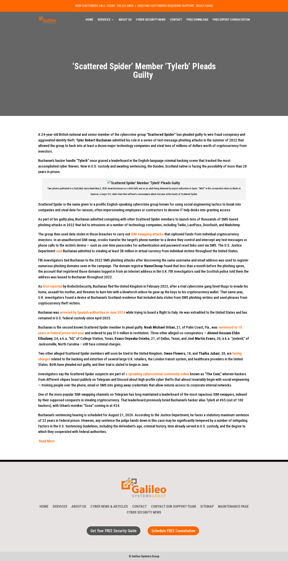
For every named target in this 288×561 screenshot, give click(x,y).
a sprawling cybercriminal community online (157, 374)
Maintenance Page (233, 506)
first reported (52, 286)
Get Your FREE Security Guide (114, 530)
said (59, 251)
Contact (176, 19)
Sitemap (207, 506)
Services (104, 19)
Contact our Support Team (173, 506)
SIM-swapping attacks (147, 234)
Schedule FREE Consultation (173, 530)
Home (89, 19)
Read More (47, 441)
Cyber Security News (151, 19)
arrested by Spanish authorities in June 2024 (92, 312)
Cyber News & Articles (109, 506)
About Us (125, 19)
